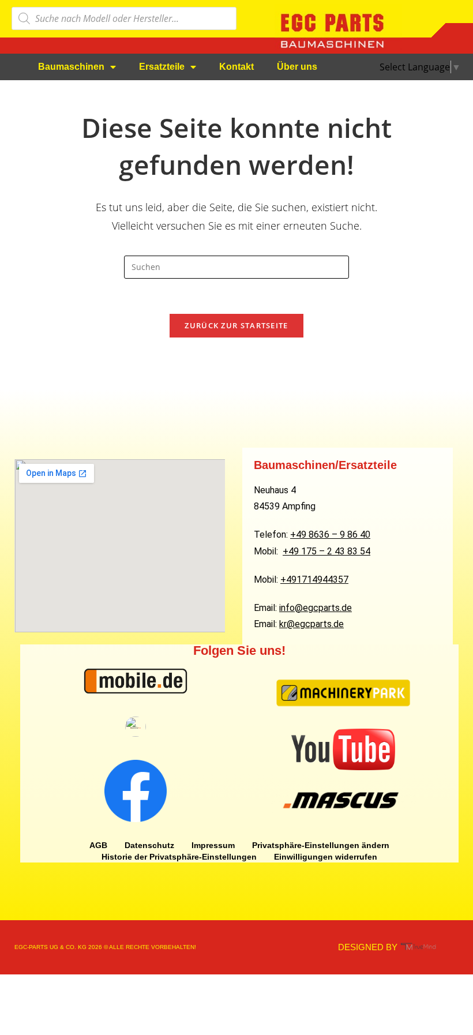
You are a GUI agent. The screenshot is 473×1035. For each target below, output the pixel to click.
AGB (98, 845)
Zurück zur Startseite (236, 325)
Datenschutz (149, 845)
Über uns (297, 67)
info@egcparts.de (315, 607)
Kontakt (236, 67)
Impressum (213, 845)
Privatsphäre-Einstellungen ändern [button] (320, 845)
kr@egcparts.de (311, 623)
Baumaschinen (71, 67)
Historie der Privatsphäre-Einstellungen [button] (179, 856)
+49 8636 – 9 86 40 (330, 534)
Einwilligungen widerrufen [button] (325, 856)
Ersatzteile (162, 67)
